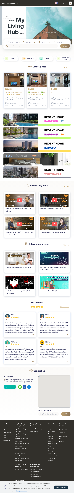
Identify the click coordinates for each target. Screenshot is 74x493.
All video (66, 186)
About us (62, 432)
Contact (61, 441)
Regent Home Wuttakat (21, 469)
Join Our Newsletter (44, 410)
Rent (4, 429)
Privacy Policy (63, 429)
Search (65, 46)
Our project (7, 440)
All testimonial (64, 307)
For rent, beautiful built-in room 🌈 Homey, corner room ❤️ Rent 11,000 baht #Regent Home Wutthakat (13, 93)
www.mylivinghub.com (10, 3)
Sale (4, 427)
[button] (71, 26)
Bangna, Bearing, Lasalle (50, 438)
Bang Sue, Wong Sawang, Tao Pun (52, 431)
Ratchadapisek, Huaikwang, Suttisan (52, 458)
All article (66, 245)
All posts (66, 67)
